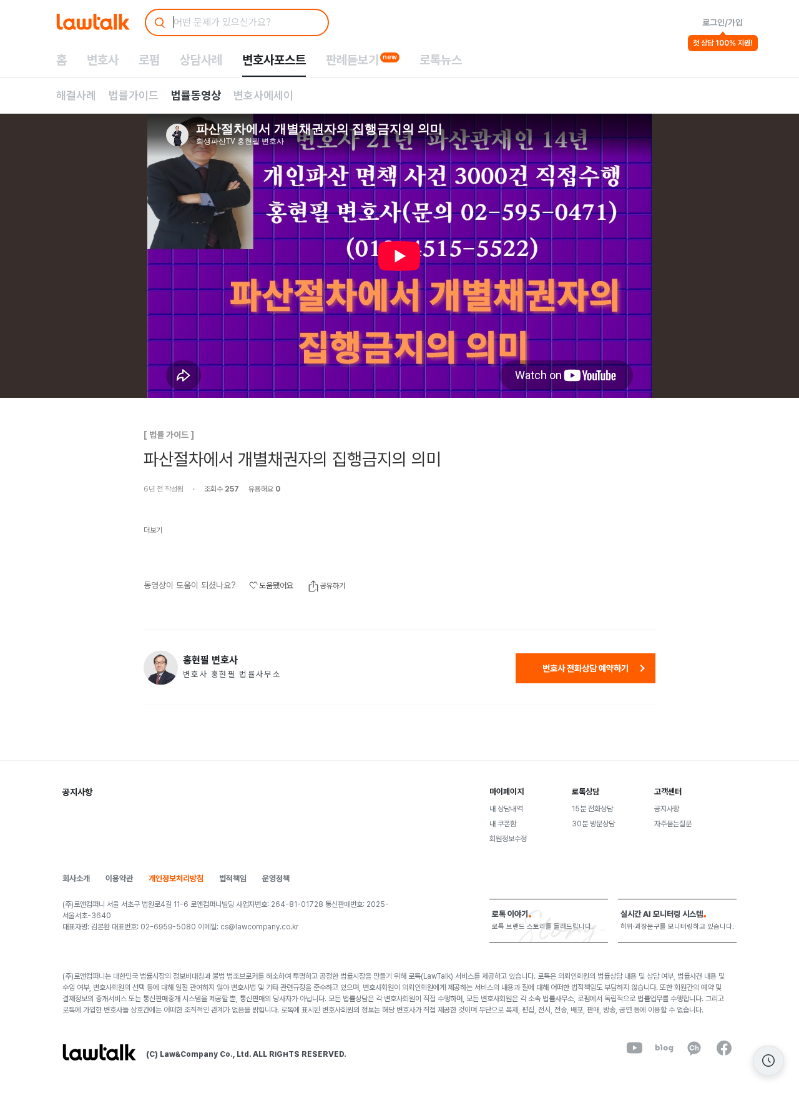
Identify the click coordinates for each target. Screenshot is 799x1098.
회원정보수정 (508, 838)
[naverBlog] (664, 1048)
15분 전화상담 (592, 808)
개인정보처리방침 (176, 878)
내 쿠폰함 (502, 823)
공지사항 (666, 808)
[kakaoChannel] (694, 1048)
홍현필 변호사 (210, 660)
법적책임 (233, 878)
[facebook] (724, 1048)
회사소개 (76, 878)
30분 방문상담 (593, 823)
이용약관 (119, 878)
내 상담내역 (505, 808)
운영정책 (276, 878)
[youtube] (634, 1048)
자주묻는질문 (673, 823)
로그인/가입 (722, 22)
